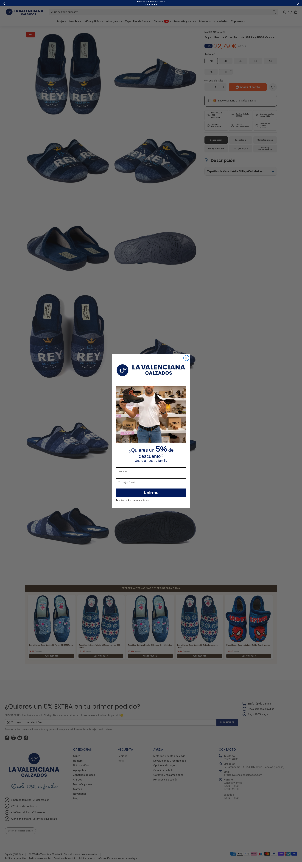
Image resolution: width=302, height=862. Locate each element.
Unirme (151, 492)
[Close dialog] (186, 358)
